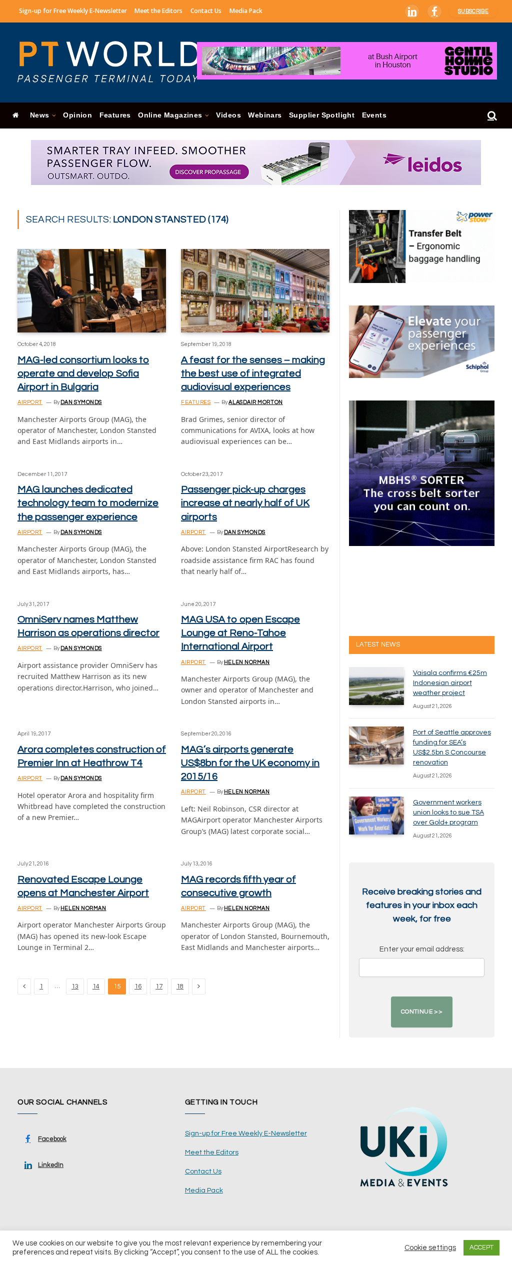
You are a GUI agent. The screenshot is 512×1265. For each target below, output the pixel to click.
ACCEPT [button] (482, 1247)
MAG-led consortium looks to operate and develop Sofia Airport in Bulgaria (83, 373)
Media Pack (246, 10)
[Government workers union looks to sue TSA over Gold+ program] (376, 815)
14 (96, 986)
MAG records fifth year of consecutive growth (238, 886)
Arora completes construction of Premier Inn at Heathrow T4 (92, 756)
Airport (30, 402)
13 (75, 986)
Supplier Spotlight (321, 115)
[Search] (491, 115)
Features (115, 115)
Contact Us (206, 10)
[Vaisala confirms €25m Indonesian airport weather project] (376, 686)
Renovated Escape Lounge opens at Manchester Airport (83, 886)
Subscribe (473, 11)
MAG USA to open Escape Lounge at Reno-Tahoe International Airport (240, 633)
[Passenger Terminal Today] (115, 63)
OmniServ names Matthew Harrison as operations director (89, 626)
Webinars (265, 115)
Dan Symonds (81, 402)
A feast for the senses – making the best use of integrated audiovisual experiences (253, 373)
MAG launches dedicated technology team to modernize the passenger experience (88, 503)
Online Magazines (170, 115)
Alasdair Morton (255, 402)
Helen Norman (247, 662)
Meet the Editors (158, 10)
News (40, 115)
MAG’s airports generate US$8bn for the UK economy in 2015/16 (250, 763)
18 (180, 986)
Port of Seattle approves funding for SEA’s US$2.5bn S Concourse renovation (452, 747)
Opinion (77, 115)
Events (374, 115)
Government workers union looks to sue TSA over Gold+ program (448, 812)
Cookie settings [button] (430, 1248)
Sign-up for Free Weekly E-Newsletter (73, 10)
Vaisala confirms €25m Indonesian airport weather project (450, 683)
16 (138, 986)
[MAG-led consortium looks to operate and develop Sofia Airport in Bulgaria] (92, 290)
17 (159, 986)
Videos (228, 115)
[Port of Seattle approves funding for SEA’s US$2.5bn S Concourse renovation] (376, 745)
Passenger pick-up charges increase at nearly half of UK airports (245, 503)
